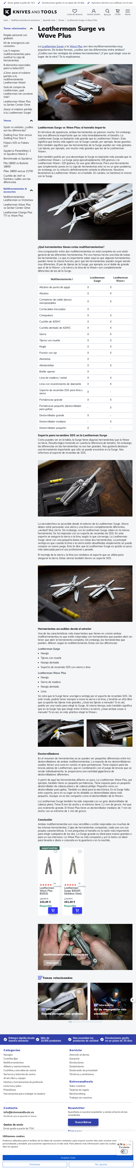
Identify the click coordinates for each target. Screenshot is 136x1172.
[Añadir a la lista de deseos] (56, 852)
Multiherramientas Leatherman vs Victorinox (18, 198)
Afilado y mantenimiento (17, 1066)
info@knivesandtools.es (19, 1112)
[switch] (124, 1151)
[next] (126, 1000)
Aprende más (49, 20)
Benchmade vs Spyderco (18, 158)
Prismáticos (10, 1089)
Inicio (6, 20)
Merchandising (77, 1093)
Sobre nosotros (77, 1085)
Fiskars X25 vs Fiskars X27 (16, 144)
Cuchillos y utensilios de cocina (20, 1070)
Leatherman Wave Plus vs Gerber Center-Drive (17, 103)
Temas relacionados (15, 28)
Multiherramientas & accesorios (25, 20)
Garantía (74, 1058)
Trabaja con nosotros (80, 1097)
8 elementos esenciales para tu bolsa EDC (17, 66)
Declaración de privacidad (83, 1070)
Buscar (107, 14)
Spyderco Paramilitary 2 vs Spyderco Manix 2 (17, 152)
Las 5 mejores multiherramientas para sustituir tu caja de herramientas (17, 55)
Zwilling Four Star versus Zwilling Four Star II (18, 136)
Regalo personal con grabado (15, 36)
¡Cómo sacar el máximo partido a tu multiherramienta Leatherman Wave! (17, 77)
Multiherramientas (14, 1062)
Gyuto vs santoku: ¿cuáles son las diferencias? (18, 129)
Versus (61, 20)
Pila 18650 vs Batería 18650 (16, 165)
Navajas (8, 1054)
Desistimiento (76, 1066)
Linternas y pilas (12, 1085)
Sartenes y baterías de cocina (19, 1074)
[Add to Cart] (53, 910)
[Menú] (130, 1142)
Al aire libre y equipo (15, 1078)
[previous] (43, 1000)
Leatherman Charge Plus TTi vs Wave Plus (18, 214)
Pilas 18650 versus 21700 (18, 171)
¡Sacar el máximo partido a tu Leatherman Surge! (18, 111)
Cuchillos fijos (11, 1058)
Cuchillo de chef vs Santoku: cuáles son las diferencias (17, 179)
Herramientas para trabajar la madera (24, 1093)
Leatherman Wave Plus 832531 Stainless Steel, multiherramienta (49, 891)
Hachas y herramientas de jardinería (23, 1082)
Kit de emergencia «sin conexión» (16, 44)
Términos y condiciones (81, 1074)
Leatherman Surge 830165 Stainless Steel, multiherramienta (73, 891)
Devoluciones (76, 1062)
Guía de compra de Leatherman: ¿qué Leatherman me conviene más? (18, 92)
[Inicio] (30, 10)
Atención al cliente (79, 1054)
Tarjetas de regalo (79, 1089)
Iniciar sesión (93, 14)
